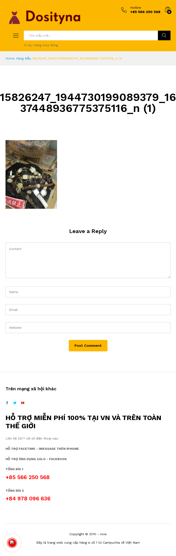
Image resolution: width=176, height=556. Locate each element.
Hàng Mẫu (23, 58)
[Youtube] (23, 403)
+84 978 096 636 (28, 498)
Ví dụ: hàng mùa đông (41, 45)
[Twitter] (15, 403)
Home (10, 58)
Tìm (164, 35)
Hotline (135, 7)
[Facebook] (7, 403)
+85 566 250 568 (28, 477)
